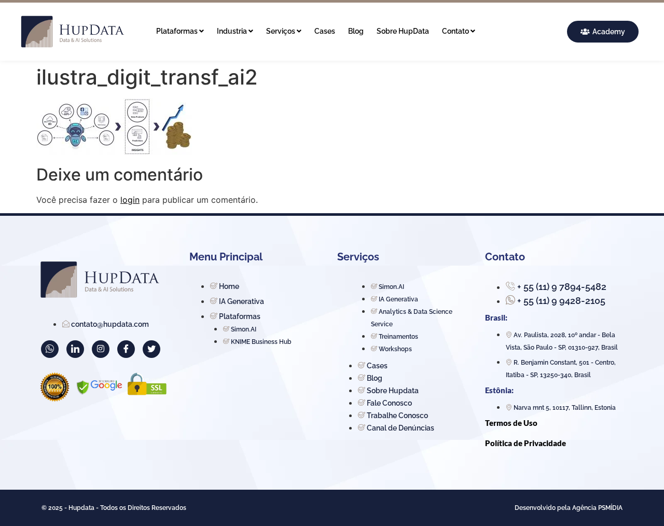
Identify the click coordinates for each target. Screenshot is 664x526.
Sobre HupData (403, 31)
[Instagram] (100, 349)
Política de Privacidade (525, 443)
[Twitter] (151, 349)
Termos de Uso (511, 422)
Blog (356, 31)
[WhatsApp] (50, 349)
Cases (324, 31)
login (130, 200)
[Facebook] (126, 349)
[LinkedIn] (75, 349)
